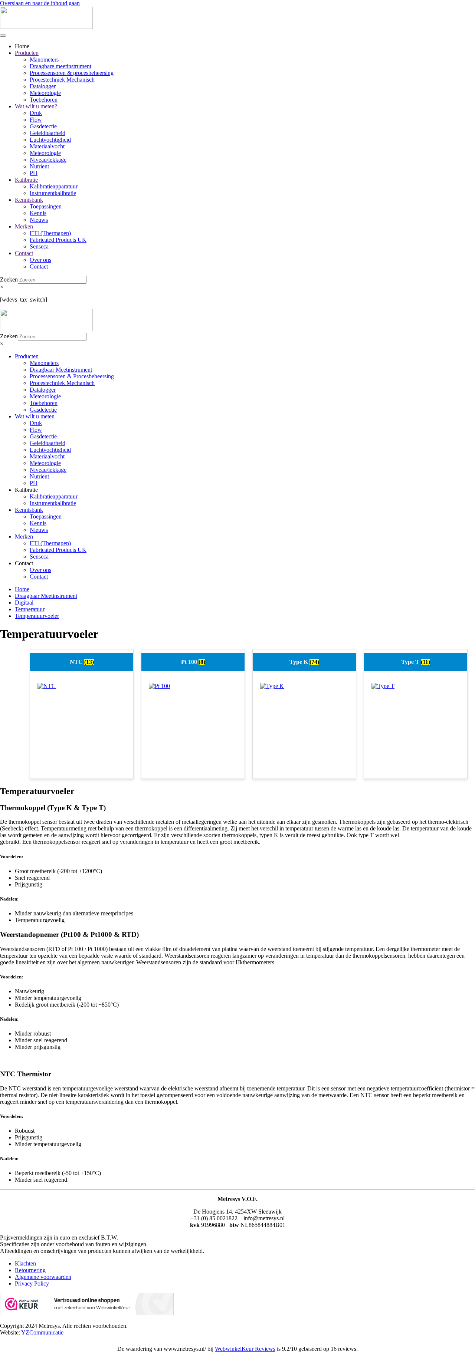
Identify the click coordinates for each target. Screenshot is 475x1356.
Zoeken (9, 279)
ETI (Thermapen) (50, 233)
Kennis (38, 213)
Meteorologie (45, 93)
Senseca (39, 246)
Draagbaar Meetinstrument (61, 369)
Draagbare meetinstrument (60, 66)
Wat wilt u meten (35, 416)
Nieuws (39, 220)
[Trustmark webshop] (87, 1313)
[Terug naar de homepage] (46, 27)
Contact (24, 253)
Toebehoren (44, 99)
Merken (24, 226)
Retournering (30, 1270)
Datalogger (43, 86)
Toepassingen (46, 206)
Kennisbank (29, 200)
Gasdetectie (43, 126)
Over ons (40, 260)
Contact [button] (24, 563)
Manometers (44, 59)
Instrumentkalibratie (53, 193)
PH (33, 173)
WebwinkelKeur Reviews (245, 1349)
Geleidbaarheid (47, 133)
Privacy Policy (32, 1283)
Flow (36, 119)
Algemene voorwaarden (43, 1277)
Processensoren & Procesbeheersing (72, 376)
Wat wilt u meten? (36, 106)
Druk (36, 113)
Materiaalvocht (47, 146)
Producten (27, 53)
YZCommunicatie (42, 1332)
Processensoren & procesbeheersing (72, 73)
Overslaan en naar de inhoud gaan (40, 3)
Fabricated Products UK (58, 240)
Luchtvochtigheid (50, 139)
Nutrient (39, 166)
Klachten (25, 1263)
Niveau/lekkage (48, 160)
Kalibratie (26, 180)
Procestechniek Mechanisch (62, 79)
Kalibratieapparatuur (54, 186)
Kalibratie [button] (26, 490)
